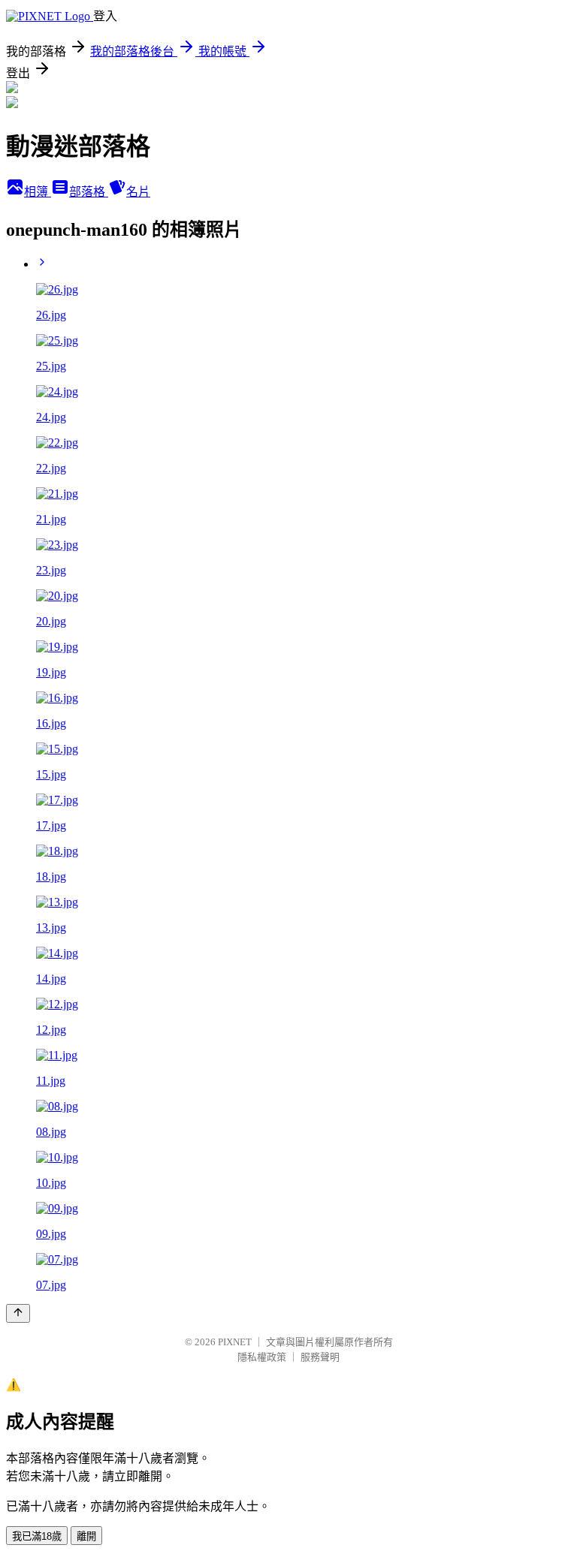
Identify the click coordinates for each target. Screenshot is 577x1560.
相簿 (37, 191)
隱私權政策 (261, 1357)
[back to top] (18, 1313)
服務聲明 (320, 1357)
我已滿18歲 (37, 1536)
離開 (86, 1536)
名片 (138, 191)
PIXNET (235, 1342)
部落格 (88, 191)
